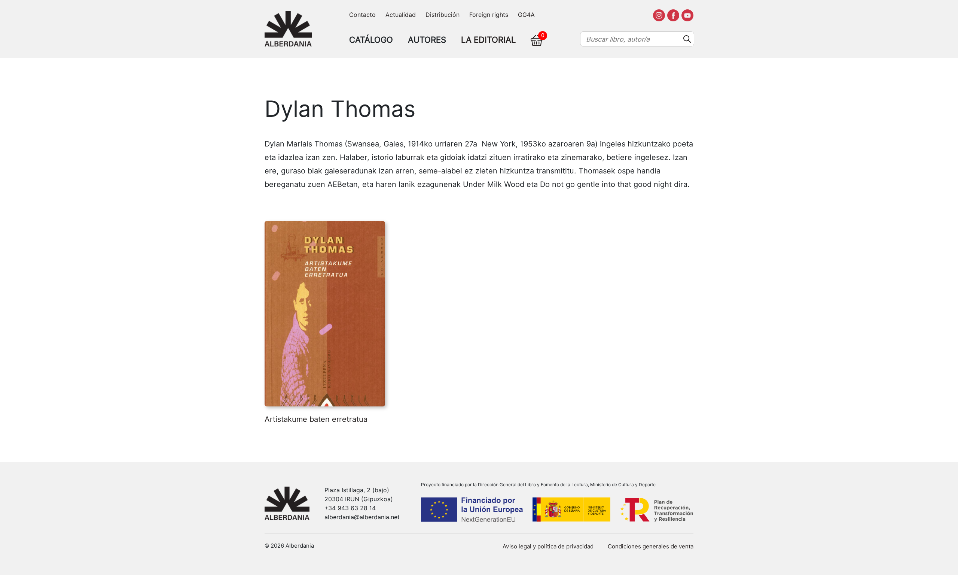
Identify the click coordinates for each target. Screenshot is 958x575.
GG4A (526, 14)
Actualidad (400, 14)
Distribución (442, 14)
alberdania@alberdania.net (362, 517)
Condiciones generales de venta (650, 546)
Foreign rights (488, 14)
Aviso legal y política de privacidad (548, 546)
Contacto (362, 14)
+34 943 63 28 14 (350, 508)
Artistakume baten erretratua (316, 419)
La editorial (488, 40)
